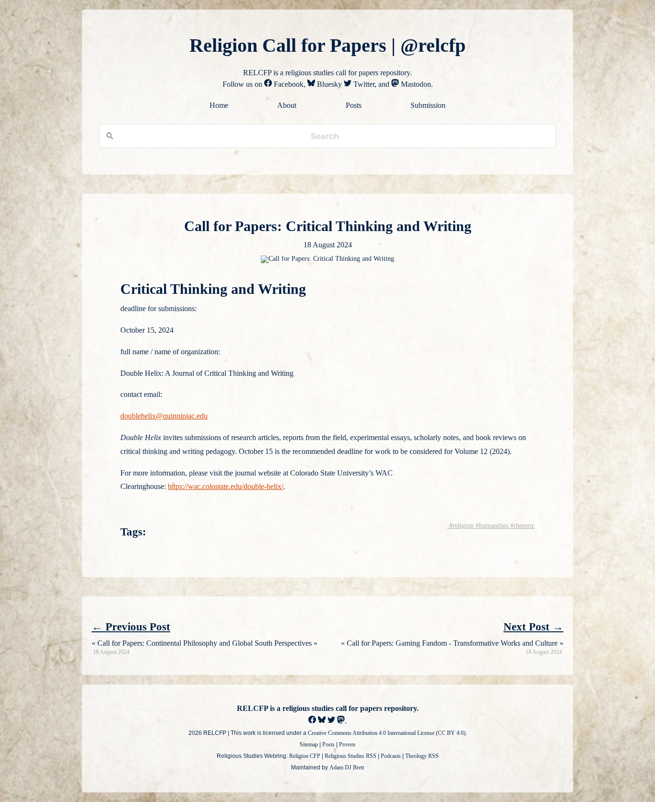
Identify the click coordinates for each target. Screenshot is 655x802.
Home (219, 105)
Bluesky (328, 84)
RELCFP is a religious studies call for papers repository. (328, 708)
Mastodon (415, 84)
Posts (354, 105)
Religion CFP (304, 756)
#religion (460, 525)
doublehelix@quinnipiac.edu (164, 416)
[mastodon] (341, 721)
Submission (427, 105)
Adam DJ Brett (346, 767)
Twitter (362, 84)
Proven (347, 744)
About (286, 105)
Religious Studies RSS (350, 756)
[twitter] (331, 721)
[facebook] (312, 721)
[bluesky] (322, 721)
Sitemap (309, 744)
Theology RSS (422, 756)
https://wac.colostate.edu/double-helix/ (225, 486)
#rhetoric (521, 525)
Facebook (288, 84)
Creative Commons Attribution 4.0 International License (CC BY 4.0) (387, 733)
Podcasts (391, 756)
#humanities (491, 525)
